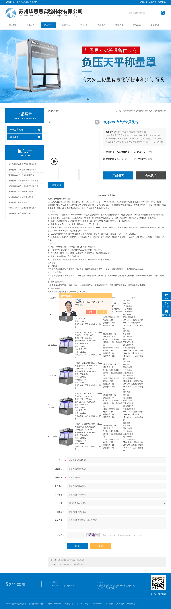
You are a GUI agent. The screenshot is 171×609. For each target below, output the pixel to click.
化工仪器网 (119, 604)
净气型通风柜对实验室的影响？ (21, 192)
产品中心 (48, 25)
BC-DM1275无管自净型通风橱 (70, 564)
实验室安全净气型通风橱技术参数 (22, 208)
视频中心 (102, 25)
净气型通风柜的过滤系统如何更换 (22, 170)
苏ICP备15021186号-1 (81, 604)
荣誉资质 (119, 25)
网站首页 (13, 25)
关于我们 (30, 25)
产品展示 (128, 111)
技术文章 (84, 25)
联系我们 (162, 2)
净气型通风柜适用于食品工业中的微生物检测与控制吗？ (25, 181)
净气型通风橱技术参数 (17, 203)
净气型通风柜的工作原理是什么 (21, 175)
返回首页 (143, 2)
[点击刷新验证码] (93, 535)
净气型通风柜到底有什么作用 (20, 197)
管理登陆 (131, 604)
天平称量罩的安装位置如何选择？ (22, 164)
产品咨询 (118, 175)
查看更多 (14, 137)
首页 (120, 111)
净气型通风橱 (16, 129)
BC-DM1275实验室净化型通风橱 (71, 560)
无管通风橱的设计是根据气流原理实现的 (25, 186)
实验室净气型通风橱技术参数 (20, 213)
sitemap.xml (97, 604)
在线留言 (153, 2)
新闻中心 (66, 25)
